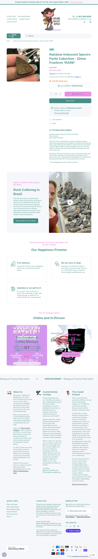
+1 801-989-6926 (83, 16)
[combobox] (57, 35)
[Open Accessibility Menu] (4, 554)
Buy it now (70, 101)
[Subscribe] (89, 511)
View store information (61, 113)
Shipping (52, 73)
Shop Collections (12, 504)
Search (9, 516)
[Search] (26, 35)
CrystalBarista (76, 556)
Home (8, 41)
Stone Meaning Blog (13, 509)
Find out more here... (80, 484)
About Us (17, 392)
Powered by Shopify (85, 556)
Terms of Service (12, 514)
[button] (90, 22)
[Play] (70, 202)
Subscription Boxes (13, 507)
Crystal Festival (12, 511)
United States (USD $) (16, 549)
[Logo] (49, 19)
